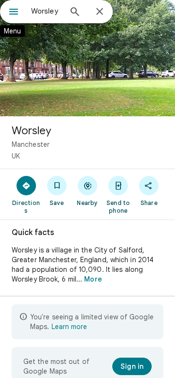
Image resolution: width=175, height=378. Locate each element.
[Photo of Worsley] (87, 58)
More (93, 279)
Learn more (69, 326)
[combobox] (46, 11)
